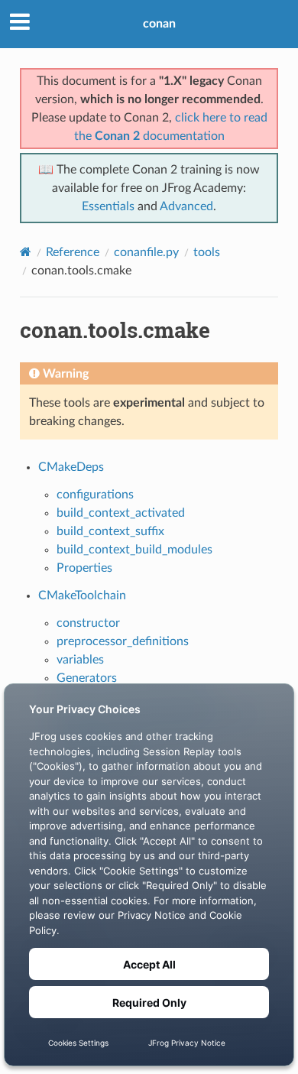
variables (80, 660)
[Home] (25, 251)
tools (206, 252)
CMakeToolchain (82, 595)
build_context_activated (121, 513)
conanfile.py (146, 252)
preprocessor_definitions (123, 641)
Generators (87, 678)
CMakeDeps (71, 467)
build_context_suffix (110, 531)
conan (159, 24)
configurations (95, 494)
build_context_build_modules (134, 549)
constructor (88, 623)
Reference (72, 252)
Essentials (108, 206)
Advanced (186, 206)
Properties (84, 568)
